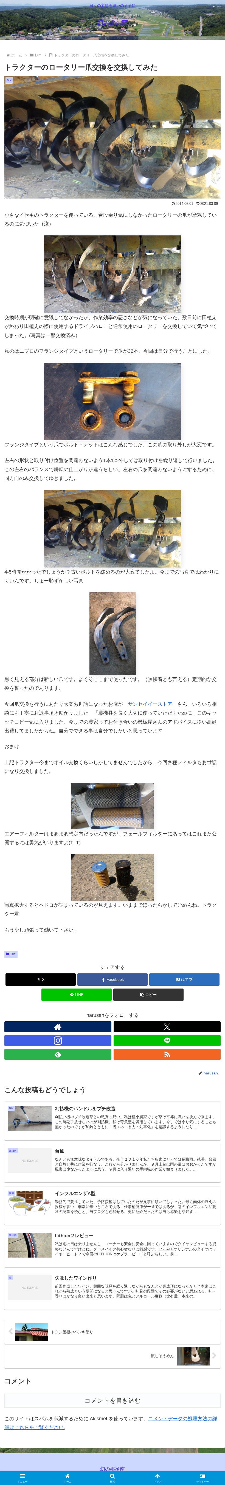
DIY (13, 954)
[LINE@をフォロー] (167, 1040)
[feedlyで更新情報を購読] (57, 1054)
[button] (208, 1001)
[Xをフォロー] (167, 1026)
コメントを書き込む (113, 1400)
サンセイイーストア (150, 704)
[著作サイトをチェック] (57, 1026)
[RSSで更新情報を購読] (167, 1054)
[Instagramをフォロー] (57, 1040)
